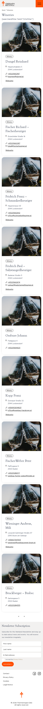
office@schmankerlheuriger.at (20, 215)
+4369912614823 (14, 407)
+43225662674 (14, 282)
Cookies (6, 681)
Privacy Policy (18, 659)
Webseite (9, 81)
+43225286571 (14, 473)
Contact (6, 673)
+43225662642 (14, 213)
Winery (9, 56)
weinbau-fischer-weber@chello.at (21, 476)
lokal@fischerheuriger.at (17, 146)
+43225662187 (14, 74)
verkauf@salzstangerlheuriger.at (20, 285)
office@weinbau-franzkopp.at (20, 410)
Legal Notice (8, 684)
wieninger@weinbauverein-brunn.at (22, 542)
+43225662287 (14, 143)
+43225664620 (14, 348)
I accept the (14, 659)
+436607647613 (14, 540)
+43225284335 (14, 605)
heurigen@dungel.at (16, 76)
